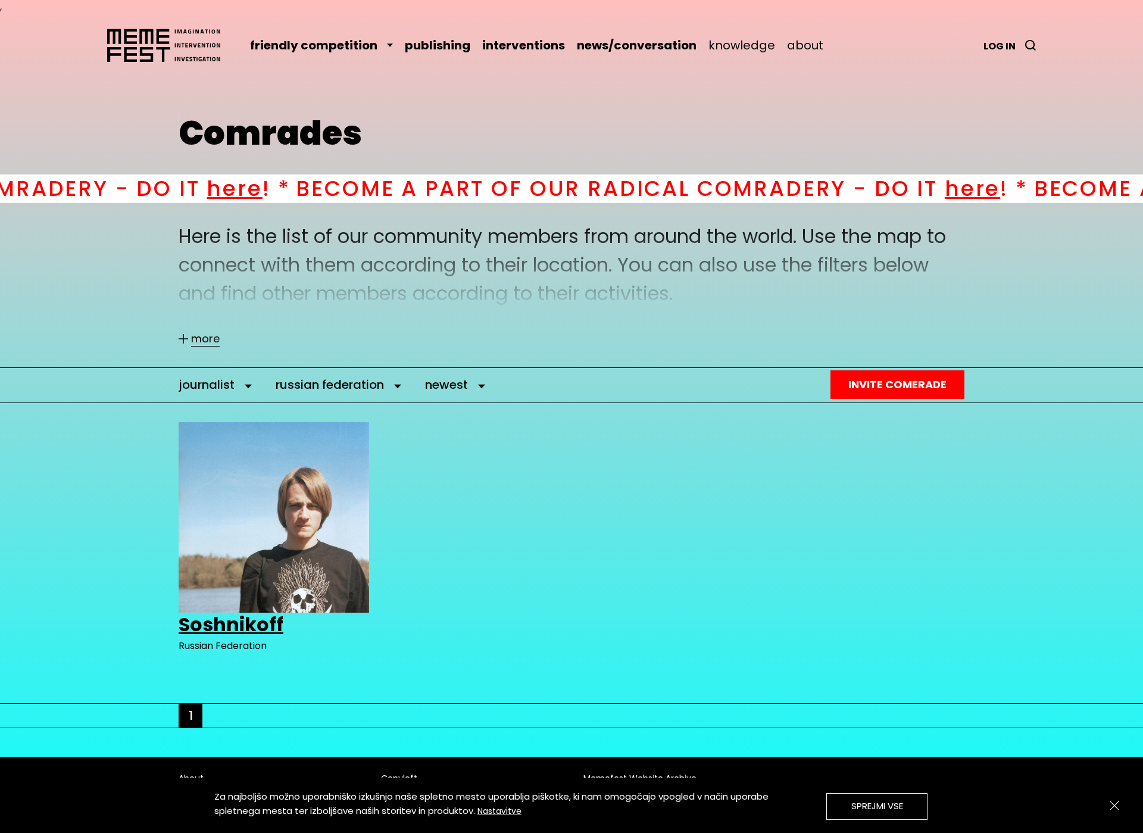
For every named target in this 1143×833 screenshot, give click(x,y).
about (805, 45)
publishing (437, 45)
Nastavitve (499, 811)
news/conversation (637, 45)
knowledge (741, 45)
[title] (1030, 45)
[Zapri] (1114, 806)
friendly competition (313, 45)
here (162, 188)
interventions (523, 45)
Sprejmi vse (877, 806)
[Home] (169, 45)
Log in (999, 46)
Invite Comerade (897, 384)
